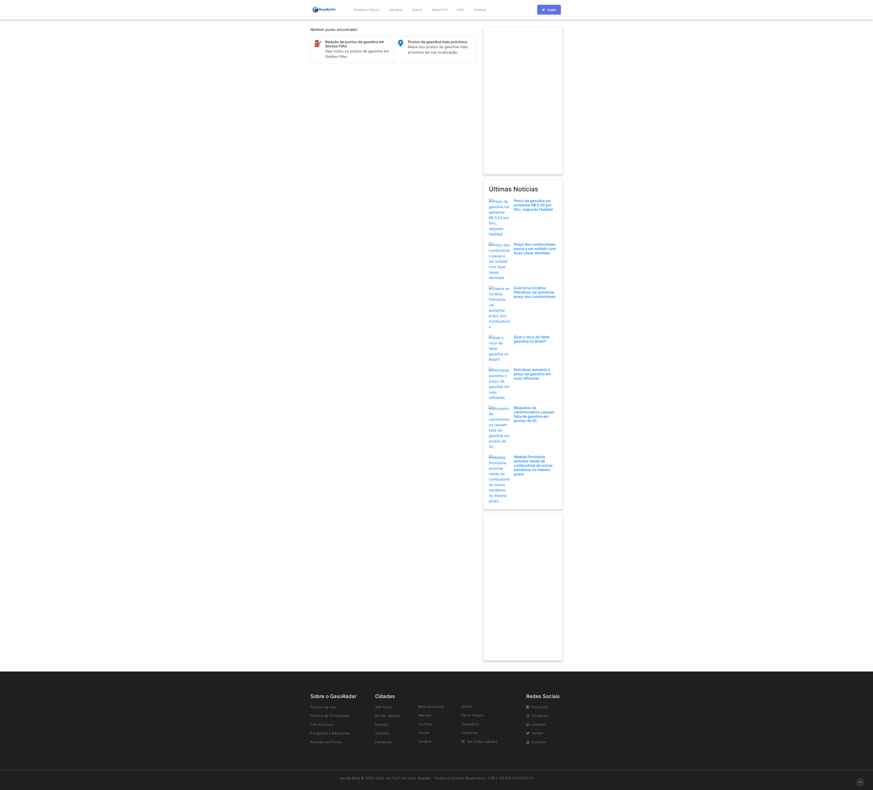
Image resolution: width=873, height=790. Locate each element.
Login (551, 10)
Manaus (424, 715)
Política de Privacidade (330, 715)
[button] (366, 10)
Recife (423, 733)
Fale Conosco (322, 724)
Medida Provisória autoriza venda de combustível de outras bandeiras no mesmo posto (533, 465)
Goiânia (424, 741)
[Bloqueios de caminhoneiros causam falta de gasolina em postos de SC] (499, 427)
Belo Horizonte (431, 706)
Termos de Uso (323, 707)
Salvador (382, 733)
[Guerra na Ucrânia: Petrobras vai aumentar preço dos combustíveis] (499, 307)
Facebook (539, 707)
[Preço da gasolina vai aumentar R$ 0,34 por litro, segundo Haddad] (499, 217)
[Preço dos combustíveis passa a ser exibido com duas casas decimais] (499, 261)
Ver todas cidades (482, 741)
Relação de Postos (326, 742)
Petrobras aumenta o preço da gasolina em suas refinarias (532, 373)
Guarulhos (470, 724)
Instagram (539, 715)
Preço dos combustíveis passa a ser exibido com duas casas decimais (535, 248)
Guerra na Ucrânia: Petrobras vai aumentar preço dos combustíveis (535, 292)
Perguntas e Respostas (330, 733)
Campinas (470, 733)
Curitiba (425, 724)
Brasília (381, 724)
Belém (467, 706)
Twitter (538, 733)
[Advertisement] (523, 100)
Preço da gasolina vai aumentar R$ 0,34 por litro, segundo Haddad (533, 205)
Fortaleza (383, 742)
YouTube (538, 742)
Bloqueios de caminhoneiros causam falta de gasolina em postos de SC (534, 414)
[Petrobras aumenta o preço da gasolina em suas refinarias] (499, 383)
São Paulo (383, 707)
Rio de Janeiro (387, 715)
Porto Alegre (473, 715)
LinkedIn (538, 724)
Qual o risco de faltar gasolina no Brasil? (532, 339)
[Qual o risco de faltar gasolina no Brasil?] (499, 348)
